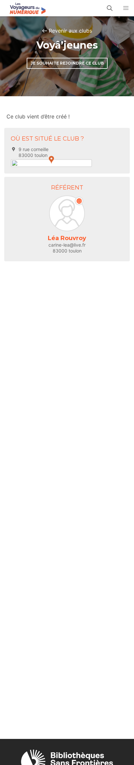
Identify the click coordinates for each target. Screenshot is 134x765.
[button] (126, 8)
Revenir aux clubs (70, 30)
